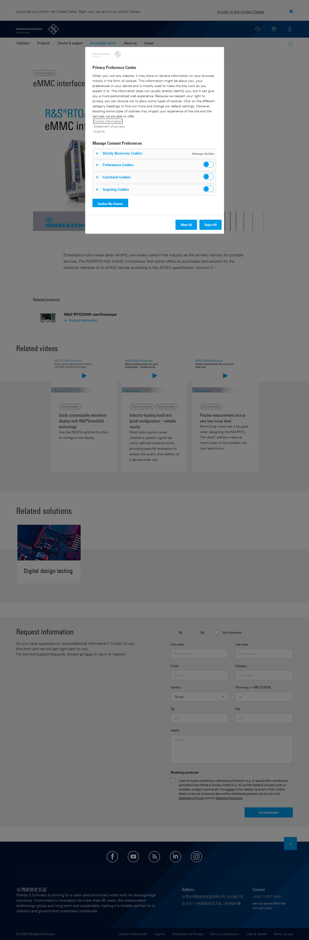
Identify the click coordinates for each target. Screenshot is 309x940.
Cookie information (108, 121)
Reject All (210, 225)
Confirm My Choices (110, 204)
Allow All (186, 225)
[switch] (208, 164)
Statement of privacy (109, 126)
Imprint (99, 131)
